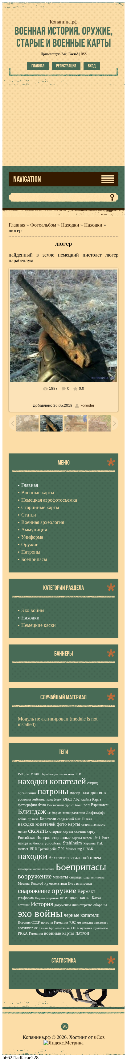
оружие (63, 890)
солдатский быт (68, 819)
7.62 (76, 799)
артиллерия (28, 927)
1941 (96, 838)
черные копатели (82, 915)
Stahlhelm (72, 842)
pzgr (87, 877)
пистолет (101, 922)
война (22, 819)
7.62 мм (75, 922)
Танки (43, 928)
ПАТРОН (82, 933)
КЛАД (67, 799)
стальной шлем (86, 857)
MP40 (35, 774)
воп (87, 804)
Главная (37, 65)
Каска (96, 898)
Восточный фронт (60, 805)
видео (87, 838)
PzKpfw (23, 774)
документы (62, 905)
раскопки (24, 799)
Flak (100, 843)
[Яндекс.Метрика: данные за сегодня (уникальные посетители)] (63, 1043)
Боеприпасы (80, 866)
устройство (53, 843)
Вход (92, 65)
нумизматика (55, 883)
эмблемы (38, 799)
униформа (26, 898)
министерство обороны (89, 905)
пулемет (86, 928)
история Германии (54, 922)
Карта (96, 799)
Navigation (27, 179)
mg (79, 849)
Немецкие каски (38, 625)
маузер (75, 793)
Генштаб (37, 883)
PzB (78, 774)
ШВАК (88, 849)
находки (32, 856)
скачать (38, 830)
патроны (53, 791)
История (42, 903)
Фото (42, 805)
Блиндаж (32, 811)
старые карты (61, 831)
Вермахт (86, 891)
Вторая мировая (80, 883)
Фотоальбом (43, 224)
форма (56, 812)
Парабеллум (49, 774)
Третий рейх (47, 849)
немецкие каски (29, 869)
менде (22, 831)
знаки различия (74, 812)
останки (24, 905)
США (75, 928)
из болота (36, 843)
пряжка (33, 819)
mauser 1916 (27, 849)
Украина (89, 843)
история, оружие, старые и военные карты (63, 37)
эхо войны (40, 913)
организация (27, 793)
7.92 (61, 849)
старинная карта (93, 824)
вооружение (34, 876)
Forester (87, 405)
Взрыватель (100, 805)
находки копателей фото (42, 824)
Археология (59, 857)
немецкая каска (75, 897)
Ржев (105, 838)
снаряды (75, 877)
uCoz (99, 1037)
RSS (84, 54)
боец (78, 805)
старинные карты (67, 837)
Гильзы (87, 819)
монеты (60, 876)
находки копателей (52, 781)
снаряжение (34, 891)
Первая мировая (47, 898)
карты (74, 824)
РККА (23, 933)
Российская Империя (34, 838)
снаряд (92, 783)
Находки (70, 224)
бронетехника (59, 928)
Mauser (71, 849)
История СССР (29, 922)
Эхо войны (32, 610)
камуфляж (54, 799)
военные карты (59, 933)
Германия (36, 933)
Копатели (48, 818)
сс (49, 812)
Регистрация (66, 65)
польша (87, 922)
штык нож (66, 774)
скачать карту (84, 831)
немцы (23, 843)
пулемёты (100, 928)
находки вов (93, 792)
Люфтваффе (95, 812)
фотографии (27, 805)
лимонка (48, 869)
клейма (86, 799)
